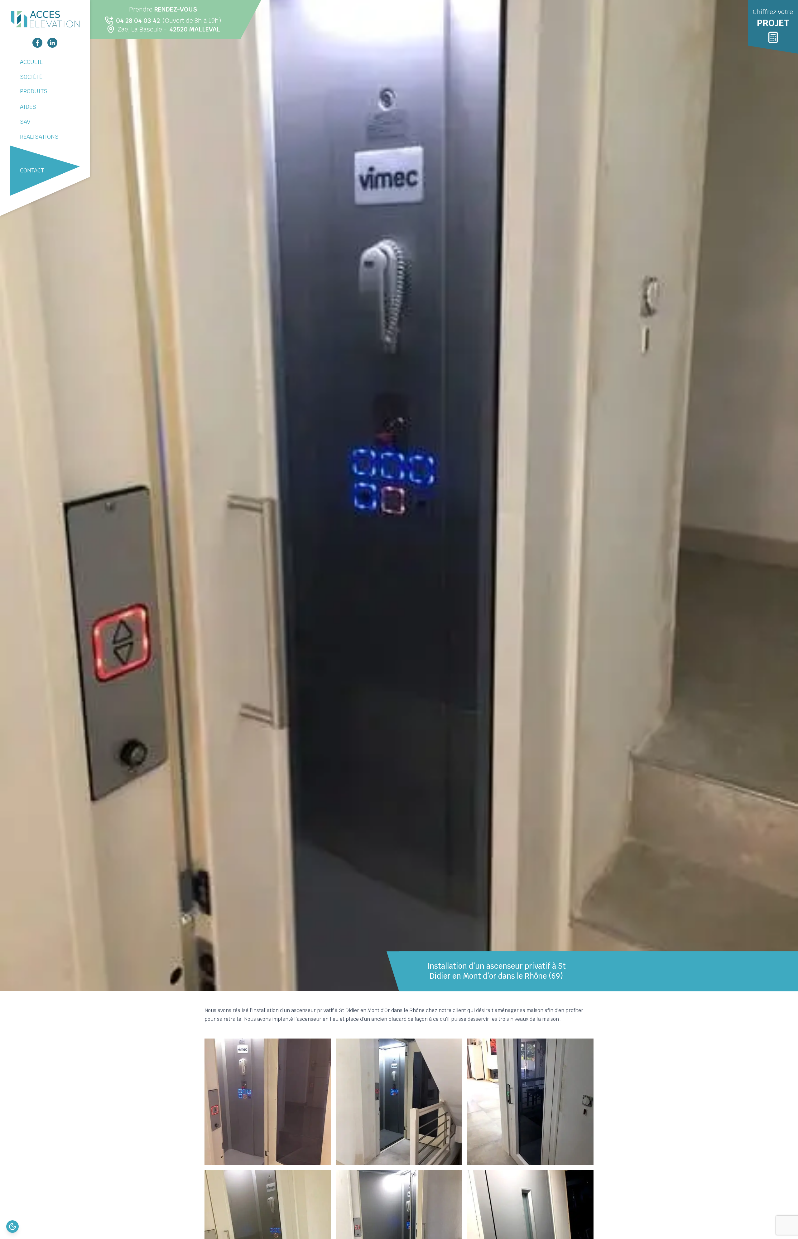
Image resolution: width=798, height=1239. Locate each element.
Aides (28, 106)
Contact (32, 170)
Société (31, 76)
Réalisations (39, 136)
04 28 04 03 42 (138, 21)
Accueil (31, 61)
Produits (33, 91)
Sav (25, 121)
